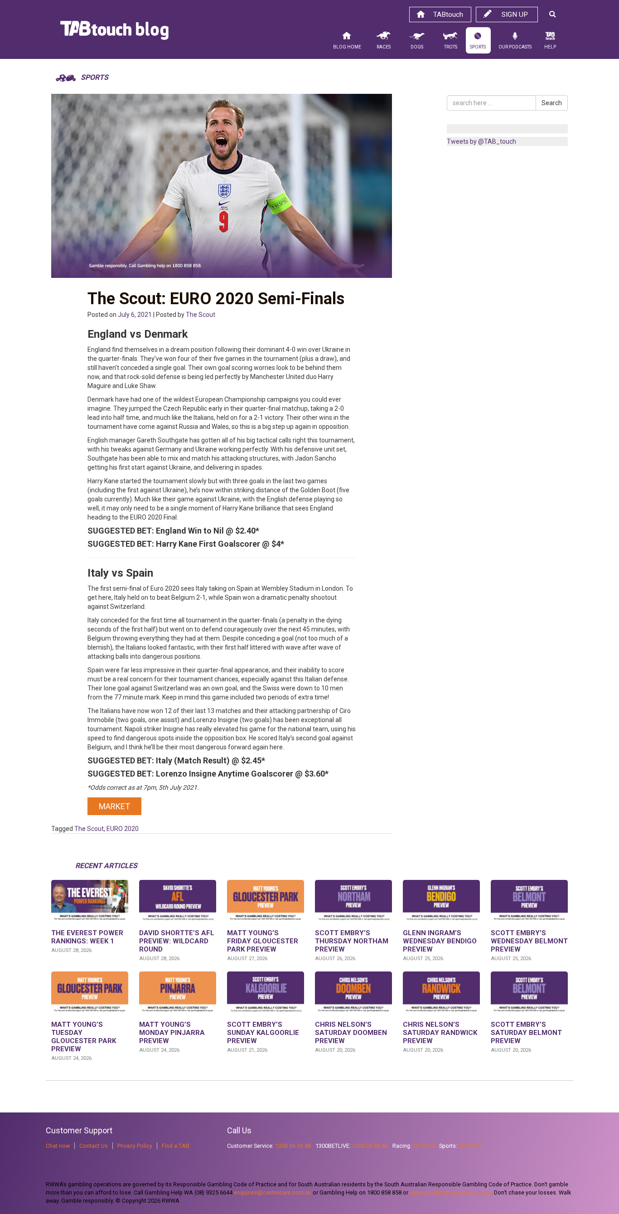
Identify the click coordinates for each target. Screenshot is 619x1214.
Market (114, 806)
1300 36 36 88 (293, 1145)
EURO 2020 (122, 828)
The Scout (200, 314)
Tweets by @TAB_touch (481, 141)
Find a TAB (175, 1145)
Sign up (515, 14)
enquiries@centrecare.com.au (272, 1192)
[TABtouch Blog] (114, 32)
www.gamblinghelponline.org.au (450, 1192)
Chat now (58, 1145)
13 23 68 (469, 1145)
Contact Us (93, 1145)
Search (552, 103)
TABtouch (448, 14)
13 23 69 (424, 1145)
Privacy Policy (134, 1145)
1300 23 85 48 (370, 1145)
